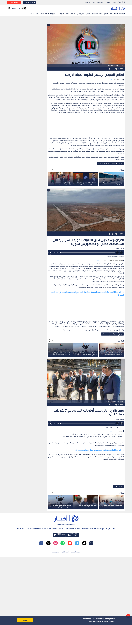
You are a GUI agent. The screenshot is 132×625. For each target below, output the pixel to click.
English (13, 8)
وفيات (32, 13)
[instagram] (55, 543)
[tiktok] (84, 543)
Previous (52, 170)
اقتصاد (73, 13)
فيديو (37, 13)
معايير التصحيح (56, 552)
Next (49, 170)
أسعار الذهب (113, 13)
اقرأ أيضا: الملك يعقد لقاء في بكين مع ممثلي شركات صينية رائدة (98, 450)
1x (54, 252)
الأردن (106, 13)
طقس (88, 13)
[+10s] (121, 252)
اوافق (25, 620)
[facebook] (41, 543)
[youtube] (70, 543)
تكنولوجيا (53, 13)
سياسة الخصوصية (93, 621)
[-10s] (117, 252)
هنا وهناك (61, 13)
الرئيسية (122, 13)
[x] (48, 543)
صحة (100, 13)
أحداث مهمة (45, 13)
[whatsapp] (62, 543)
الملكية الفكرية (65, 552)
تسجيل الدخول (29, 2)
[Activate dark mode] (24, 8)
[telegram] (77, 543)
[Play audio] (50, 252)
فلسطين (95, 13)
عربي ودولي (80, 13)
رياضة (68, 13)
